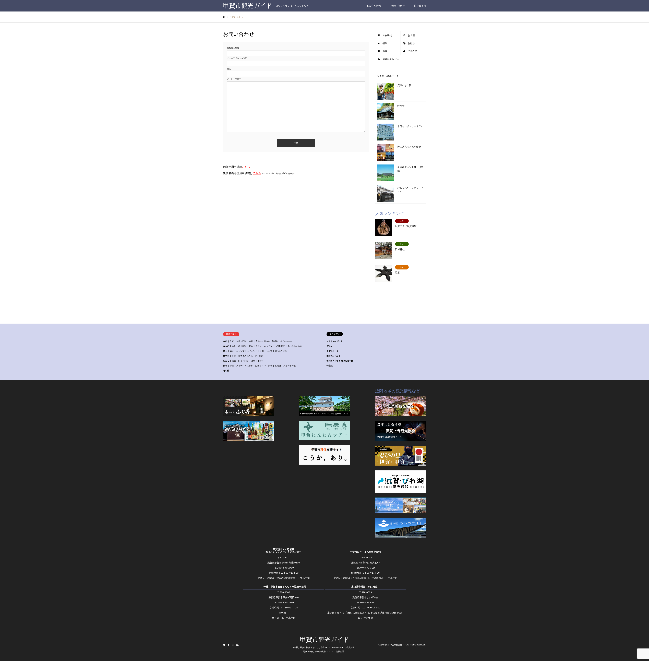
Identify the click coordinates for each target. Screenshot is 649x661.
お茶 (232, 365)
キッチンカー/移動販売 (274, 346)
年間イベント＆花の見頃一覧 (340, 361)
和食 (251, 346)
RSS (237, 645)
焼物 (270, 365)
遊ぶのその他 (281, 351)
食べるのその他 (294, 346)
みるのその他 (286, 341)
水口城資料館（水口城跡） (365, 586)
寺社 (251, 341)
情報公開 (340, 651)
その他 (226, 370)
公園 (262, 351)
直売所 (278, 365)
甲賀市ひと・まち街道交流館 (365, 551)
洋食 (234, 346)
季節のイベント (334, 356)
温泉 (384, 51)
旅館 (234, 361)
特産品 (330, 365)
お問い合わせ (397, 5)
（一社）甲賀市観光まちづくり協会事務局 (283, 586)
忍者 (232, 341)
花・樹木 (259, 356)
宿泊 (384, 43)
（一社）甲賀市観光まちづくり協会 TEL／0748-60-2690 (318, 647)
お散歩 (411, 43)
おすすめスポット (335, 341)
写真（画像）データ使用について (318, 651)
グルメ (330, 346)
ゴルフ (269, 351)
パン (264, 365)
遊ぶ (225, 351)
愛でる (226, 356)
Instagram (233, 645)
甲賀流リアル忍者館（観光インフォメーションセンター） (283, 550)
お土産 (411, 35)
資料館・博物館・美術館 (267, 341)
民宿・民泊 (243, 361)
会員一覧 (350, 647)
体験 (232, 351)
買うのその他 (289, 365)
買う (225, 365)
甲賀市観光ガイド (324, 639)
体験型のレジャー (391, 59)
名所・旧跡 (241, 341)
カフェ (259, 346)
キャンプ (240, 351)
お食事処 (387, 35)
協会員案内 (420, 5)
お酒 (257, 365)
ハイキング (252, 351)
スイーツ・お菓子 (244, 365)
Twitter (224, 645)
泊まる (226, 361)
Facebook (228, 645)
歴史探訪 (412, 51)
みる (225, 341)
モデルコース (333, 351)
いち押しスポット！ (388, 76)
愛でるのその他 (245, 356)
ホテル (261, 361)
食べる (226, 346)
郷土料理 (242, 346)
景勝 (234, 356)
